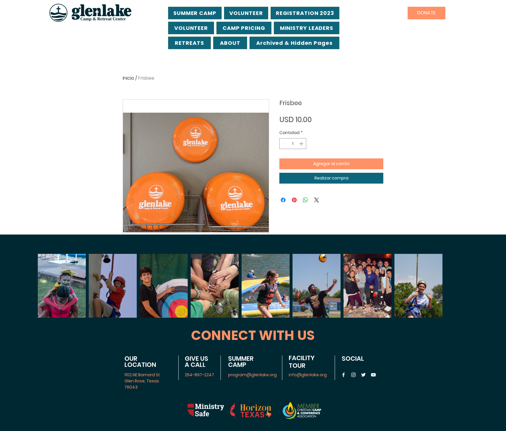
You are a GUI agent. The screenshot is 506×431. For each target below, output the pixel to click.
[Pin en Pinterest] (294, 199)
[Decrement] (284, 143)
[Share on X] (316, 199)
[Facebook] (343, 375)
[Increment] (301, 143)
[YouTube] (373, 375)
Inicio (128, 78)
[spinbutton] (293, 143)
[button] (294, 43)
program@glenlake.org (252, 375)
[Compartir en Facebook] (283, 199)
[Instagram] (353, 375)
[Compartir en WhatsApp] (305, 199)
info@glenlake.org (308, 375)
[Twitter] (363, 375)
